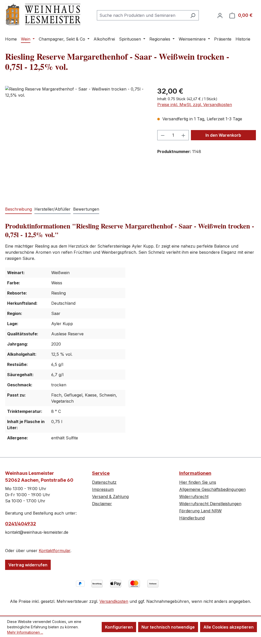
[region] (76, 141)
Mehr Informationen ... (25, 632)
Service (101, 473)
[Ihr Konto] (220, 15)
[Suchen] (193, 15)
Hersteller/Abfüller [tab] (52, 209)
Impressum (103, 489)
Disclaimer (102, 503)
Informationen (195, 473)
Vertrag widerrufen (27, 564)
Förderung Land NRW (200, 510)
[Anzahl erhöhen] (183, 135)
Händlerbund (192, 517)
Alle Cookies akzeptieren (228, 627)
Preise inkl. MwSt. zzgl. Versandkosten (194, 104)
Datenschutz (104, 482)
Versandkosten (113, 601)
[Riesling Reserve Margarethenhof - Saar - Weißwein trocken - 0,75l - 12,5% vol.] (76, 141)
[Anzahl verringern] (162, 135)
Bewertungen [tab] (86, 209)
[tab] (18, 209)
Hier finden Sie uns (197, 482)
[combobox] (142, 15)
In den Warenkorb (223, 135)
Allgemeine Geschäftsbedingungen (212, 489)
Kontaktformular (54, 550)
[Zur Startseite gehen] (43, 14)
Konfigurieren (119, 627)
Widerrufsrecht (193, 496)
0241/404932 (20, 523)
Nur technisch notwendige (168, 627)
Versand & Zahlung (110, 496)
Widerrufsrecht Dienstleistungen (210, 503)
